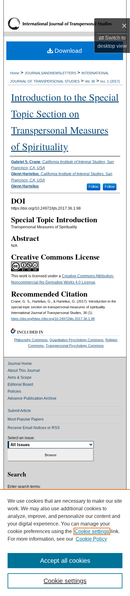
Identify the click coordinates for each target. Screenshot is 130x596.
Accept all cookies (65, 560)
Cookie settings (91, 531)
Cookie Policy (91, 539)
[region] (65, 542)
